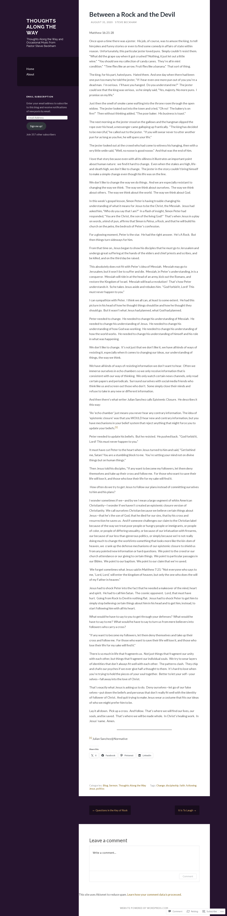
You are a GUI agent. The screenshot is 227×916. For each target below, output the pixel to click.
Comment (188, 876)
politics (100, 788)
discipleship (172, 785)
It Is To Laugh (187, 810)
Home (30, 69)
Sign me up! (36, 126)
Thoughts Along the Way (41, 27)
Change (160, 785)
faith (182, 785)
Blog (105, 785)
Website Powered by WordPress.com (144, 908)
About (30, 74)
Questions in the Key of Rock (110, 810)
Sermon (113, 785)
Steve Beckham (126, 22)
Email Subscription (39, 96)
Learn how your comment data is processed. (154, 894)
